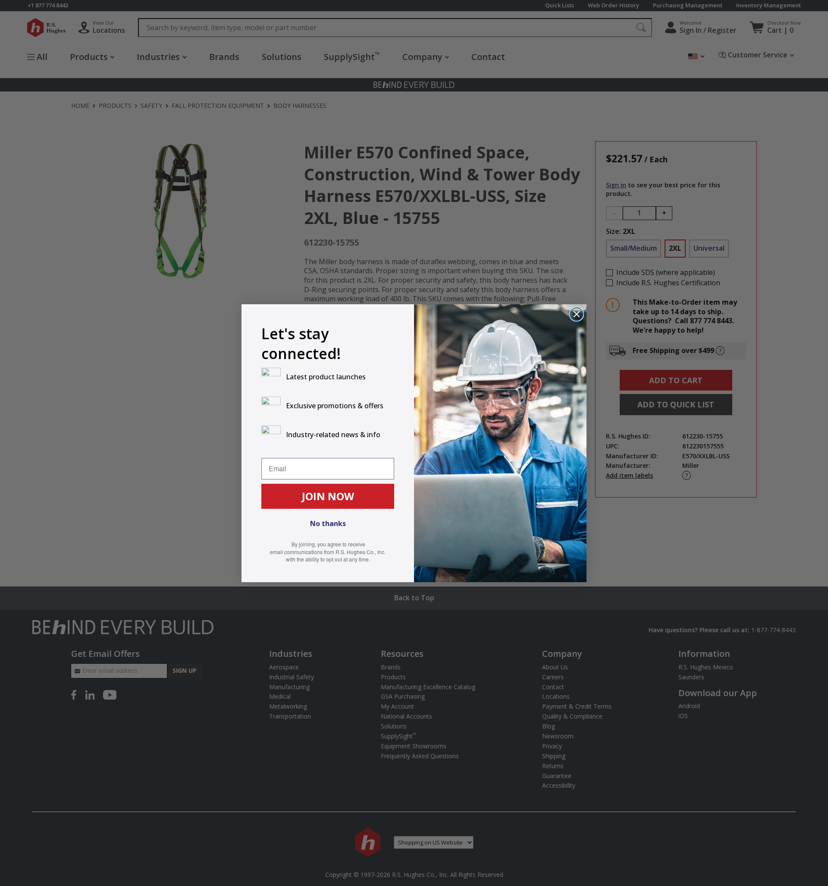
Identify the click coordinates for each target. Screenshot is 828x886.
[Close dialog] (576, 314)
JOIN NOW (328, 496)
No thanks (328, 523)
